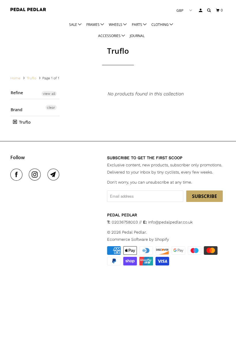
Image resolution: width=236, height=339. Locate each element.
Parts (137, 24)
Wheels (116, 24)
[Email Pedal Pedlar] (54, 175)
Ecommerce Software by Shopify (138, 239)
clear (51, 107)
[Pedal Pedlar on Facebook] (17, 175)
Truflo (24, 122)
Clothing (160, 24)
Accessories (109, 35)
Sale (73, 24)
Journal (137, 35)
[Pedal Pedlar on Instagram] (36, 175)
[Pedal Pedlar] (28, 9)
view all (49, 94)
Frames (93, 24)
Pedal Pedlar (134, 232)
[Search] (209, 10)
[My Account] (201, 10)
